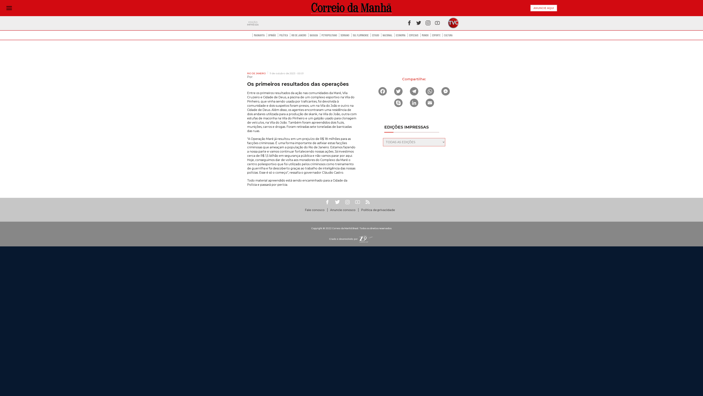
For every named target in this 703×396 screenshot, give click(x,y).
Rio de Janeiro (298, 35)
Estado (375, 35)
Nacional (387, 35)
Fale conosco (315, 210)
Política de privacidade (378, 210)
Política (283, 35)
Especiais (413, 35)
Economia (401, 35)
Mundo (425, 35)
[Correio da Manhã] (351, 8)
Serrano (345, 35)
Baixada (314, 35)
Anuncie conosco (343, 210)
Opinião (272, 35)
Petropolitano (329, 35)
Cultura (448, 35)
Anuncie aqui (543, 8)
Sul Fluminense (361, 35)
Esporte (436, 35)
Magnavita (259, 35)
